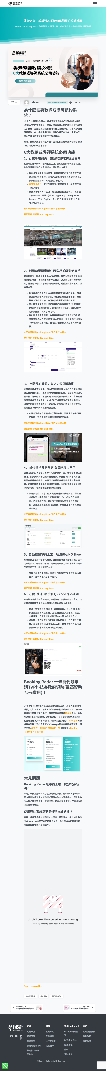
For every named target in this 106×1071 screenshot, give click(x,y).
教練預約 (43, 996)
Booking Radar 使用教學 (35, 26)
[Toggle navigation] (95, 3)
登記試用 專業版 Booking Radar (39, 214)
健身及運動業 (30, 996)
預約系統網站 (56, 996)
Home (18, 26)
